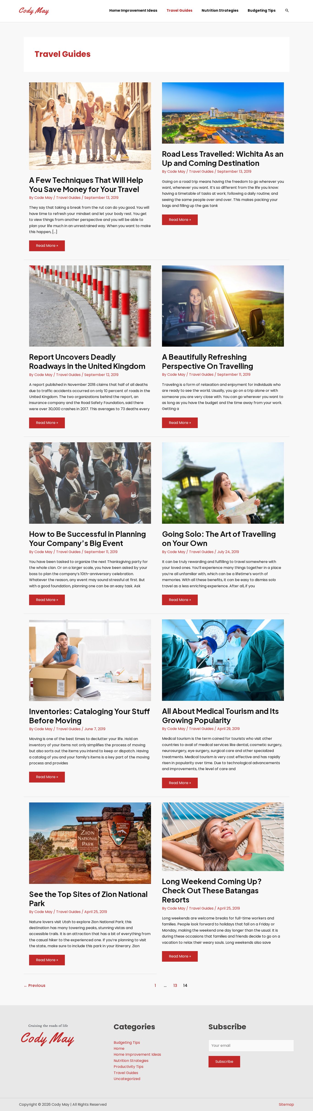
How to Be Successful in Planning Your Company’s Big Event (87, 538)
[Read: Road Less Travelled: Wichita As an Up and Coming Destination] (223, 112)
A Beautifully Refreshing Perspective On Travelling (207, 361)
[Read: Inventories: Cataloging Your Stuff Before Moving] (90, 660)
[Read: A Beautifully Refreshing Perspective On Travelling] (223, 305)
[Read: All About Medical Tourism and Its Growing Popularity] (223, 660)
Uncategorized (127, 1078)
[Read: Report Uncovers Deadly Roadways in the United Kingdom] (90, 305)
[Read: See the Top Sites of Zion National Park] (90, 843)
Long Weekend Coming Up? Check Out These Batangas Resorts (212, 890)
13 (175, 985)
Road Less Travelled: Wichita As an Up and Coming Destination (222, 158)
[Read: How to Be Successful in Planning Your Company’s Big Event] (90, 482)
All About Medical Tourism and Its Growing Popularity (220, 715)
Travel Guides (68, 197)
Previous (34, 985)
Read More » (47, 247)
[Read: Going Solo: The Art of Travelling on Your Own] (223, 482)
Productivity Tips (128, 1066)
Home (119, 1048)
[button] (287, 10)
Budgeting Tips (127, 1042)
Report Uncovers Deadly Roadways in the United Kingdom (87, 361)
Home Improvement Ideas (137, 1054)
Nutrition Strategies (131, 1060)
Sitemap (286, 1104)
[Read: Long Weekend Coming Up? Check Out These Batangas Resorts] (223, 836)
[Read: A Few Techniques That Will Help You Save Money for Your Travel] (90, 125)
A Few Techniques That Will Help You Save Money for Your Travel (86, 184)
